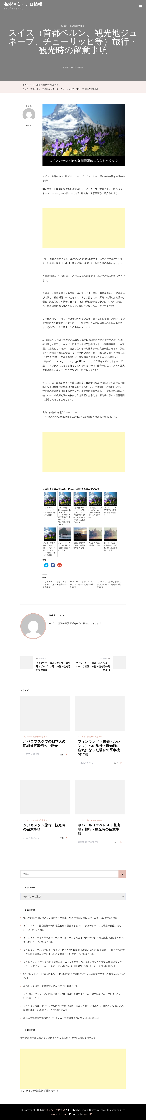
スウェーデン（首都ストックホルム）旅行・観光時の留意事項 (54, 584)
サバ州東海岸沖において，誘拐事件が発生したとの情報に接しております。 (62, 917)
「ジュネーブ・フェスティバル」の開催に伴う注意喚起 (49, 511)
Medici (29, 125)
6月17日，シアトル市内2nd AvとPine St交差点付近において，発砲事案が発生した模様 (68, 974)
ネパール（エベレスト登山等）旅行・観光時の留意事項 (99, 829)
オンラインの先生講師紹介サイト (39, 1090)
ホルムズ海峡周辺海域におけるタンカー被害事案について (53, 1018)
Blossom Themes (58, 1114)
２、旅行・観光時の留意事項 (72, 26)
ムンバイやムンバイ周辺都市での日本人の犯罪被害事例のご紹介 (110, 546)
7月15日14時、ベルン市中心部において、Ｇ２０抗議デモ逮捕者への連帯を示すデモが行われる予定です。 (80, 515)
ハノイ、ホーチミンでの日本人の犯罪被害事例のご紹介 (64, 546)
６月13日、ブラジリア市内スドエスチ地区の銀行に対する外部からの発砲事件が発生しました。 (72, 994)
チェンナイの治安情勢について (95, 544)
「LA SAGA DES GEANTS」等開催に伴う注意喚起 (110, 511)
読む (62, 754)
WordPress (90, 1114)
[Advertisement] (83, 228)
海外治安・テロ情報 (23, 4)
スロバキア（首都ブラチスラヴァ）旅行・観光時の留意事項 (109, 584)
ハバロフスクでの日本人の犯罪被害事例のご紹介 (44, 743)
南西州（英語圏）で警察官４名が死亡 (42, 986)
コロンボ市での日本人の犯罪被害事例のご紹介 (79, 545)
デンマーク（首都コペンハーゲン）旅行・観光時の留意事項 (82, 584)
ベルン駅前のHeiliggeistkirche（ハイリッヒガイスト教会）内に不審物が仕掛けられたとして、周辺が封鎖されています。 (64, 516)
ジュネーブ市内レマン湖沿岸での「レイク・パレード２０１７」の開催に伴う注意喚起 (49, 549)
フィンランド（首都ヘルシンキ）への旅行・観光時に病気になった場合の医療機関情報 (99, 747)
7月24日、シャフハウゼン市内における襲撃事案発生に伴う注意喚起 (95, 512)
